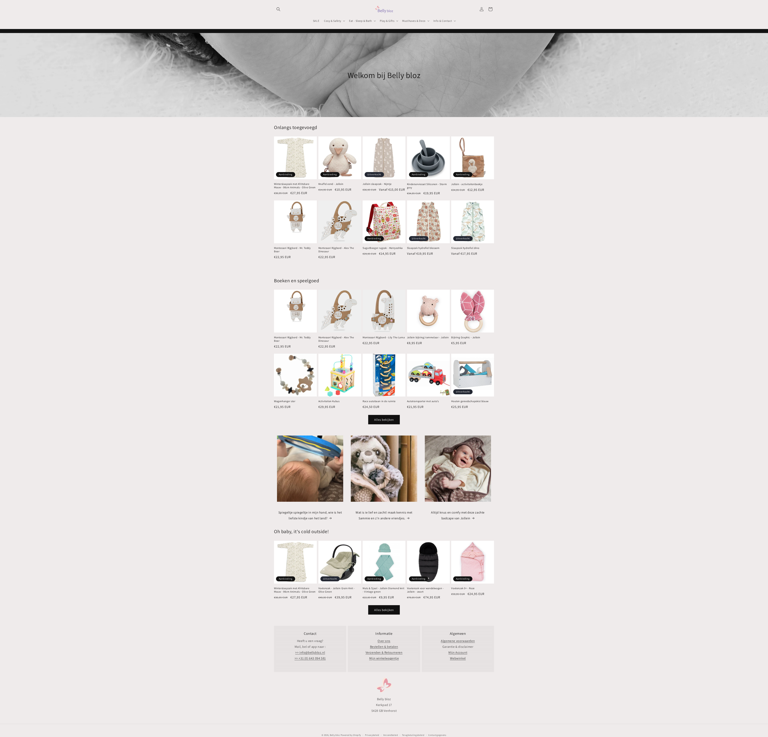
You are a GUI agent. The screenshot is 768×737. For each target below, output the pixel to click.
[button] (278, 9)
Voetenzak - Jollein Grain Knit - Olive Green (336, 590)
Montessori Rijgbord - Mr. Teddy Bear (292, 250)
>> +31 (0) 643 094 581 (310, 658)
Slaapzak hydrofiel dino (465, 248)
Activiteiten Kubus (329, 401)
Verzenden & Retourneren (384, 652)
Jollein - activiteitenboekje (466, 184)
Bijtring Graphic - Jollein (465, 337)
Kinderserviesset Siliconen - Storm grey (427, 185)
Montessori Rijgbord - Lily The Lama (384, 337)
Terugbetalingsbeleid (413, 734)
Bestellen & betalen (384, 647)
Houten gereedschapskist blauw (469, 401)
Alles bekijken (384, 419)
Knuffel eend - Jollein (330, 184)
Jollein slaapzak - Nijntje (377, 184)
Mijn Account (457, 652)
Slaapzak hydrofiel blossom (423, 248)
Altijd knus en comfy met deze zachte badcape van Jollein (458, 515)
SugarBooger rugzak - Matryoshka (383, 248)
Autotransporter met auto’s (423, 401)
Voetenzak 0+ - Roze (462, 588)
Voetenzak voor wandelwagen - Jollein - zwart (425, 590)
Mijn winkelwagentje (384, 658)
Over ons (384, 641)
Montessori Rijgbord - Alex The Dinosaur (336, 250)
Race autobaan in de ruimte (379, 401)
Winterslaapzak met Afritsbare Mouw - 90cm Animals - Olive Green (295, 185)
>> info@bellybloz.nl (310, 652)
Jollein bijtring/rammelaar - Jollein (428, 337)
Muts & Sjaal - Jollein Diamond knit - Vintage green (383, 590)
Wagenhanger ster (284, 401)
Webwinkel (458, 658)
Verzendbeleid (390, 734)
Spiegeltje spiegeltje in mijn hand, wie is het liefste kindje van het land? (310, 515)
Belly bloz (335, 735)
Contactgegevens (437, 734)
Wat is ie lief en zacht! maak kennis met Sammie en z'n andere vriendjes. (384, 515)
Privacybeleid (372, 734)
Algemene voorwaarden (458, 641)
